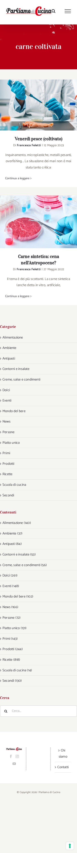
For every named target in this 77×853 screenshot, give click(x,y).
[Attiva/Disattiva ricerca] (53, 11)
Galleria (44, 105)
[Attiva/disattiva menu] (68, 11)
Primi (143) (10, 639)
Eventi (6, 400)
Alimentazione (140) (16, 523)
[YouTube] (14, 763)
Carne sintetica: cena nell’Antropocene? (33, 222)
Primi (6, 453)
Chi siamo (63, 754)
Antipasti (8, 358)
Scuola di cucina (14, 485)
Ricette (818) (11, 660)
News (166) (10, 607)
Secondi (8, 495)
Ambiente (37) (12, 533)
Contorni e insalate (15, 369)
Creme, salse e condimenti (21, 379)
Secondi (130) (12, 681)
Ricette (7, 474)
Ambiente (9, 348)
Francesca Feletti (29, 145)
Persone (8, 432)
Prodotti (8, 464)
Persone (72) (11, 618)
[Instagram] (17, 756)
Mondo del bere (13, 411)
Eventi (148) (10, 586)
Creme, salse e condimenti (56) (24, 565)
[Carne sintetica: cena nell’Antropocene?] (38, 221)
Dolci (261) (9, 575)
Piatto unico (11, 443)
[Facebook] (11, 756)
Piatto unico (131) (14, 628)
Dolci (6, 390)
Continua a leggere (17, 178)
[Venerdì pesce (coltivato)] (38, 105)
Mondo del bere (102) (17, 596)
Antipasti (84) (12, 544)
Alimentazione (12, 337)
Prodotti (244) (12, 649)
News (6, 421)
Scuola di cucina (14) (17, 670)
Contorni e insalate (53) (19, 554)
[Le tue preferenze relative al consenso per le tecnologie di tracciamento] (70, 846)
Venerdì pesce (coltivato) (33, 105)
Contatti (63, 767)
